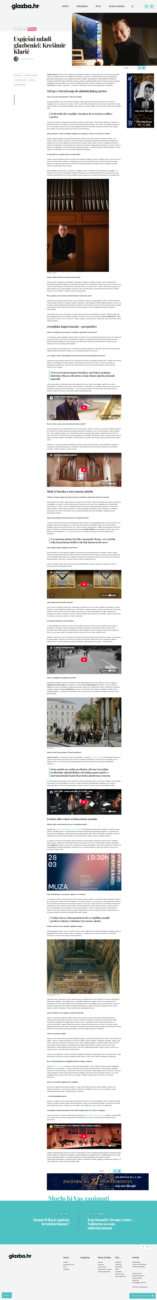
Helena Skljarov (27, 59)
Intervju (98, 12)
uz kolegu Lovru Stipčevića (95, 1115)
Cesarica (65, 21)
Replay (116, 12)
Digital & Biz (98, 27)
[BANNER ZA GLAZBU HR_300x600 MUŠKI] (140, 100)
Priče (98, 21)
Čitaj (98, 6)
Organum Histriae (58, 1066)
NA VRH (6, 1295)
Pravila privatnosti (139, 1264)
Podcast (117, 18)
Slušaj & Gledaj (117, 6)
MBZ (66, 531)
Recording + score (117, 24)
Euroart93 (144, 1287)
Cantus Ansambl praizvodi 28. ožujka (68, 829)
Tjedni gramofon (117, 15)
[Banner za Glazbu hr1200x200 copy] (98, 1181)
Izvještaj (98, 15)
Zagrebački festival (65, 18)
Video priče (117, 21)
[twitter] (144, 68)
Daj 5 (65, 24)
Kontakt (135, 1257)
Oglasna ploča (65, 15)
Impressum (136, 1262)
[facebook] (146, 6)
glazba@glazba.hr (139, 1282)
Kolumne (98, 24)
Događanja (82, 6)
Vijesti (65, 6)
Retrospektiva (98, 30)
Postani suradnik (138, 1266)
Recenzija (98, 18)
